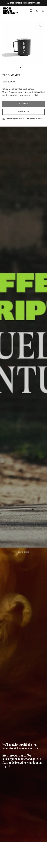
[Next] (43, 3)
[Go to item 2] (23, 67)
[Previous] (3, 3)
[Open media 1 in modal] (40, 25)
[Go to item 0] (20, 67)
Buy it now (23, 111)
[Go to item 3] (26, 67)
